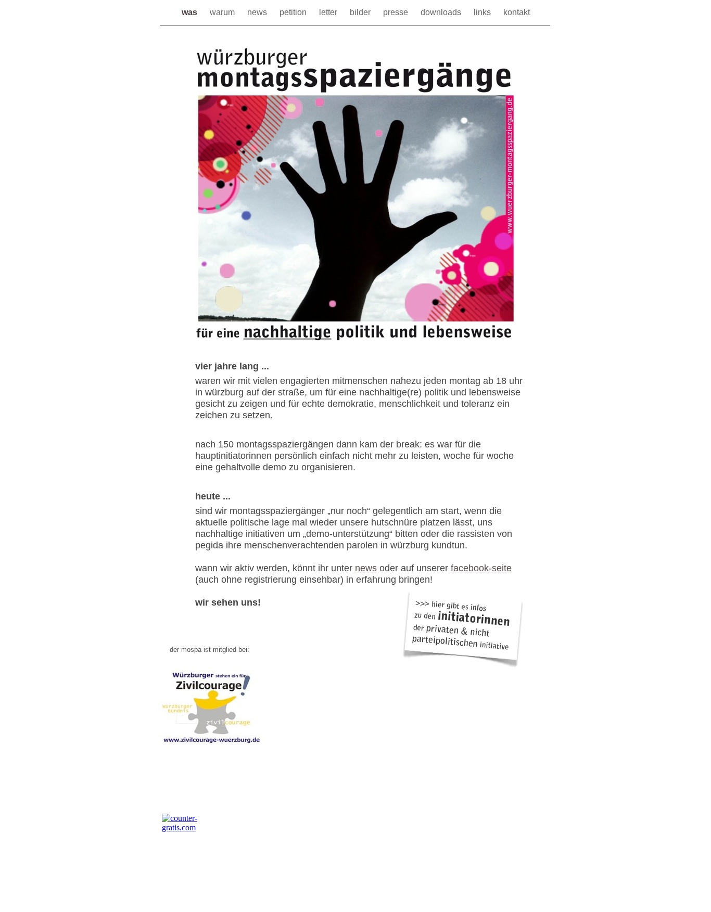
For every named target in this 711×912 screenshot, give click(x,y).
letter (329, 12)
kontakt (516, 12)
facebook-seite (481, 568)
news (258, 12)
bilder (361, 12)
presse (396, 12)
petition (294, 12)
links (483, 12)
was (190, 12)
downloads (442, 12)
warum (223, 12)
